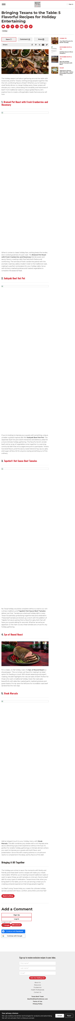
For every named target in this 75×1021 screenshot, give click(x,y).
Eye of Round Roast (13, 634)
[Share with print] (26, 26)
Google (7, 925)
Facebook (17, 925)
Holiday (4, 31)
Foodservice (37, 987)
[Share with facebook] (8, 26)
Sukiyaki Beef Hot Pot (14, 278)
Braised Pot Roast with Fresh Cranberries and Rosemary (24, 103)
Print (40, 39)
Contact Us (37, 992)
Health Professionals (37, 990)
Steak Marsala (11, 693)
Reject (69, 1015)
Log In (16, 919)
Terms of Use (37, 1001)
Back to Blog (8, 896)
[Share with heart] (3, 26)
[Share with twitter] (17, 26)
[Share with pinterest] (12, 26)
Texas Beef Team (37, 996)
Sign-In (71, 4)
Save (8, 39)
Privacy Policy (37, 1004)
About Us (38, 982)
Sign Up (17, 915)
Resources (37, 985)
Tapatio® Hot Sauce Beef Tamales (20, 461)
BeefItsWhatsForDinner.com (37, 999)
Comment (24, 39)
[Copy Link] (31, 26)
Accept (59, 1015)
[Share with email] (21, 26)
